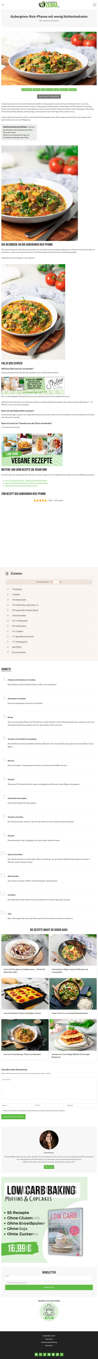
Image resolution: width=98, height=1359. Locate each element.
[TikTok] (44, 1354)
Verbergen (31, 127)
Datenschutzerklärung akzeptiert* (17, 1282)
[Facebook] (36, 1354)
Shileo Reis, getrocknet (26, 605)
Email (7, 1276)
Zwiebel (16, 594)
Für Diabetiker (27, 90)
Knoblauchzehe (19, 599)
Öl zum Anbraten (19, 652)
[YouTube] (49, 1354)
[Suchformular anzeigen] (3, 5)
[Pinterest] (57, 1354)
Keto (43, 90)
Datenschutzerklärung (49, 1342)
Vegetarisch (64, 90)
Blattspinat (21, 626)
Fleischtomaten (19, 615)
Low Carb (49, 90)
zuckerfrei (72, 90)
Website (70, 1105)
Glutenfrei (36, 90)
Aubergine (17, 589)
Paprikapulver (21, 641)
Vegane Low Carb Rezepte (51, 20)
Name (4, 1105)
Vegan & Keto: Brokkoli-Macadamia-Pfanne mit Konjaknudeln (26, 483)
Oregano (19, 631)
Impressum (49, 1339)
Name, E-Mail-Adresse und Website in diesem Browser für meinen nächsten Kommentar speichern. (34, 1110)
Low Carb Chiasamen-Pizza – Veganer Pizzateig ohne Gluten (26, 480)
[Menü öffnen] (94, 4)
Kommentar (7, 1079)
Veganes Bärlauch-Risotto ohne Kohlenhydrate (21, 486)
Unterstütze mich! (49, 1336)
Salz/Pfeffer (17, 647)
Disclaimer (49, 1345)
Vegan (56, 90)
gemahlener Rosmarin (25, 636)
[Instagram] (40, 1354)
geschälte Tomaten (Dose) (27, 610)
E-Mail (37, 1105)
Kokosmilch (23, 620)
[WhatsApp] (61, 1354)
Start (40, 20)
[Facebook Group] (53, 1354)
